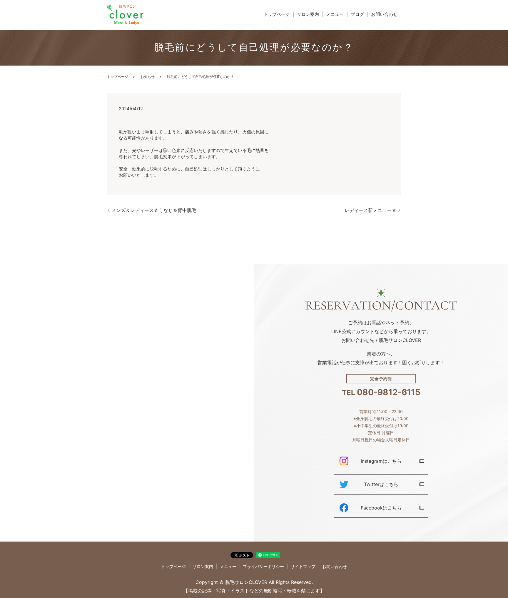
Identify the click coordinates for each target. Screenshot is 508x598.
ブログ (357, 14)
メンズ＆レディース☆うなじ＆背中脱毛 (153, 210)
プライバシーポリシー (263, 566)
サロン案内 (308, 14)
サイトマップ (303, 566)
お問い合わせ (384, 14)
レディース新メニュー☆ (371, 210)
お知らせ (148, 76)
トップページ (276, 14)
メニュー (335, 14)
